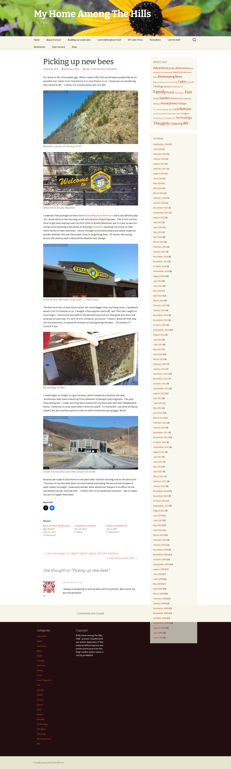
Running (40, 719)
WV (185, 123)
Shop (74, 46)
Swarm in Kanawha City (116, 525)
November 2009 (160, 554)
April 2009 (157, 588)
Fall (181, 87)
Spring (155, 118)
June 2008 (158, 637)
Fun (188, 92)
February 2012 (160, 422)
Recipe (164, 114)
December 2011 (160, 432)
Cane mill (190, 82)
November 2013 (160, 320)
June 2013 (158, 344)
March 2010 (158, 535)
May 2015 (157, 232)
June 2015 (158, 227)
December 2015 (160, 207)
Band (191, 68)
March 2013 (158, 359)
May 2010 (157, 525)
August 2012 (159, 393)
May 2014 (157, 290)
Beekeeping (166, 76)
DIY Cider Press (135, 39)
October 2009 (159, 559)
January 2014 (159, 310)
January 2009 (159, 603)
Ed (44, 595)
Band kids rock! (180, 72)
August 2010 (159, 510)
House (182, 103)
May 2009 (157, 583)
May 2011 (157, 466)
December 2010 (160, 491)
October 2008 (159, 618)
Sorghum (185, 113)
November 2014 (160, 261)
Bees (77, 68)
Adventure (69, 68)
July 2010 (157, 515)
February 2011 (160, 481)
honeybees (98, 226)
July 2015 (157, 222)
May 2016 (157, 183)
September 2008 (161, 623)
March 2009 (158, 593)
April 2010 (157, 530)
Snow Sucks (176, 114)
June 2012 (158, 403)
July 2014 (157, 281)
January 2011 (159, 486)
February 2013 (160, 364)
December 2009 (160, 549)
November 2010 (160, 495)
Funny (156, 98)
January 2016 (159, 202)
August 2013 (159, 334)
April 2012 (157, 412)
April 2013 (157, 354)
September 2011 (161, 447)
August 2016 (159, 173)
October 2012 (159, 383)
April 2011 (157, 471)
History (156, 103)
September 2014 (161, 271)
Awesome (182, 68)
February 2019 (160, 154)
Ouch (155, 114)
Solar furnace (58, 46)
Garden (164, 98)
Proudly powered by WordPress (49, 762)
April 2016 (157, 188)
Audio (172, 68)
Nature (185, 108)
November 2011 (160, 437)
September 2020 (161, 144)
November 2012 (160, 378)
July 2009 (157, 574)
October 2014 (159, 266)
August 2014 (159, 276)
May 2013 (157, 349)
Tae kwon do (170, 118)
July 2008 (157, 632)
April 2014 (157, 295)
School (169, 114)
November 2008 (160, 613)
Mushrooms (39, 46)
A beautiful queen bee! (122, 558)
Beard (155, 77)
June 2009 (158, 579)
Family (159, 92)
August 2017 (159, 163)
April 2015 (157, 237)
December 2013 (160, 315)
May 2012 (157, 408)
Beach (190, 72)
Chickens (167, 86)
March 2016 (158, 193)
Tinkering (176, 123)
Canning (158, 86)
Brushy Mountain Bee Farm (98, 215)
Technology (183, 118)
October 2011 (159, 442)
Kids (170, 110)
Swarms (161, 118)
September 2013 (161, 329)
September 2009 (161, 564)
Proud (159, 114)
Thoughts (161, 123)
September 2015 (161, 212)
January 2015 (159, 251)
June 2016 (158, 178)
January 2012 (159, 427)
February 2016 (160, 198)
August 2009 (159, 569)
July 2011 (157, 456)
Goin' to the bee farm (95, 68)
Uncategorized (44, 738)
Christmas (176, 86)
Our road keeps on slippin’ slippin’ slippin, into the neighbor (80, 553)
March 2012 (158, 417)
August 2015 (159, 217)
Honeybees (155, 39)
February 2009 (160, 598)
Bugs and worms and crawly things (165, 82)
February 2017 (160, 168)
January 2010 (159, 544)
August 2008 (159, 627)
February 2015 (160, 246)
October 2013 (159, 325)
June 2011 (158, 461)
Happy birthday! (184, 98)
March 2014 (158, 300)
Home (37, 39)
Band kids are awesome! (163, 72)
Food (170, 92)
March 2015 (158, 241)
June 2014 (158, 285)
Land (176, 109)
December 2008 (160, 608)
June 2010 (158, 520)
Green (173, 98)
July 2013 (157, 339)
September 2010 (161, 505)
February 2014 (160, 305)
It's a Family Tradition (160, 110)
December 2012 (160, 373)
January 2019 (159, 158)
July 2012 (157, 398)
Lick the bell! (174, 39)
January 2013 (159, 368)
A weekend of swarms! (85, 525)
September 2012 (161, 388)
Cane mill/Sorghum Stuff (109, 39)
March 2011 (158, 476)
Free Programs (179, 93)
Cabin (182, 81)
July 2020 (157, 149)
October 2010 (159, 500)
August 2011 (159, 452)
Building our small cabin (79, 39)
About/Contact (53, 39)
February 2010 (160, 539)
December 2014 (160, 256)
